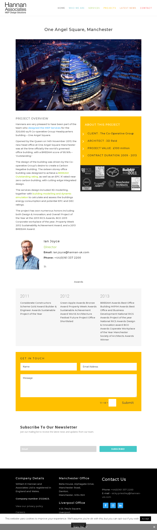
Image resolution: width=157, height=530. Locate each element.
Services (94, 8)
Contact (146, 8)
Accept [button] (145, 518)
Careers (20, 512)
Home (61, 8)
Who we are (77, 8)
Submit (128, 403)
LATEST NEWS (128, 8)
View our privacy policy (29, 506)
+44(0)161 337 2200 (122, 489)
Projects (110, 8)
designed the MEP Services (44, 127)
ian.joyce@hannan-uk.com (71, 252)
